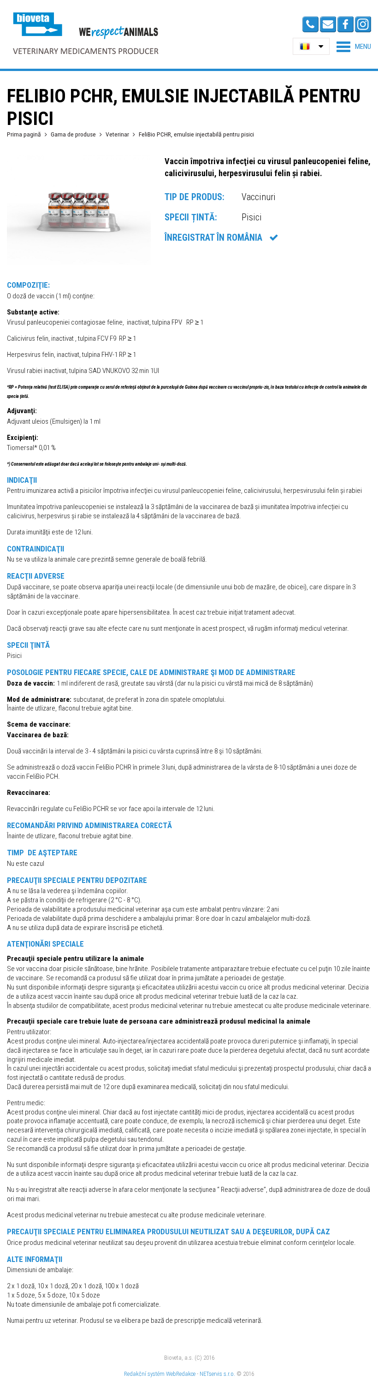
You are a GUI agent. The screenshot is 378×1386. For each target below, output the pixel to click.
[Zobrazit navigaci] (354, 46)
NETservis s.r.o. (217, 1373)
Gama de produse (73, 134)
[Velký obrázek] (79, 262)
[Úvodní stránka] (85, 33)
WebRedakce (180, 1373)
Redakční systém (144, 1373)
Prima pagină (24, 134)
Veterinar (117, 134)
